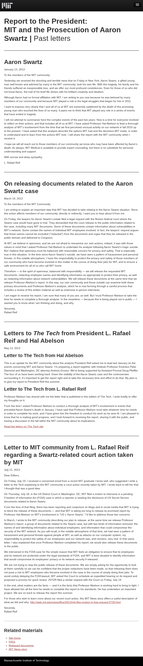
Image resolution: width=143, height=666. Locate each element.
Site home (15, 638)
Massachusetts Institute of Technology (26, 660)
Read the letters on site (23, 426)
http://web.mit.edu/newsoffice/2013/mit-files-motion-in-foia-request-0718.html (75, 602)
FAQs (12, 641)
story (18, 649)
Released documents (21, 645)
